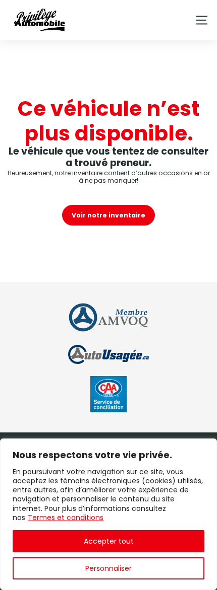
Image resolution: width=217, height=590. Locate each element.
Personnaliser (108, 568)
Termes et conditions (65, 517)
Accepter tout (109, 541)
